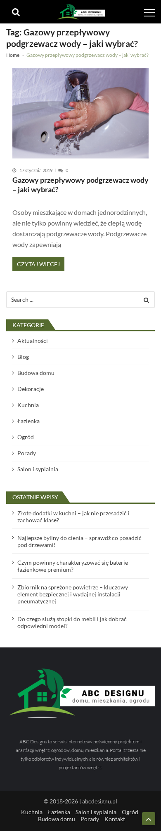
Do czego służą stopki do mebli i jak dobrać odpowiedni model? (72, 622)
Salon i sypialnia (37, 469)
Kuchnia (28, 404)
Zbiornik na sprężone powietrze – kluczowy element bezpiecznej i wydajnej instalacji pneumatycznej (72, 594)
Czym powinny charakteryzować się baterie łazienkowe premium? (72, 566)
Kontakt (114, 818)
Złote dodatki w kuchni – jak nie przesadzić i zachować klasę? (73, 517)
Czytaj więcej (38, 264)
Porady (26, 452)
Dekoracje (30, 388)
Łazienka (28, 420)
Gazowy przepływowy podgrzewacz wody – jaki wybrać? (80, 185)
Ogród (25, 436)
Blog (23, 356)
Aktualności (32, 340)
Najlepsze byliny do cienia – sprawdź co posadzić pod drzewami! (79, 541)
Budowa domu (35, 372)
